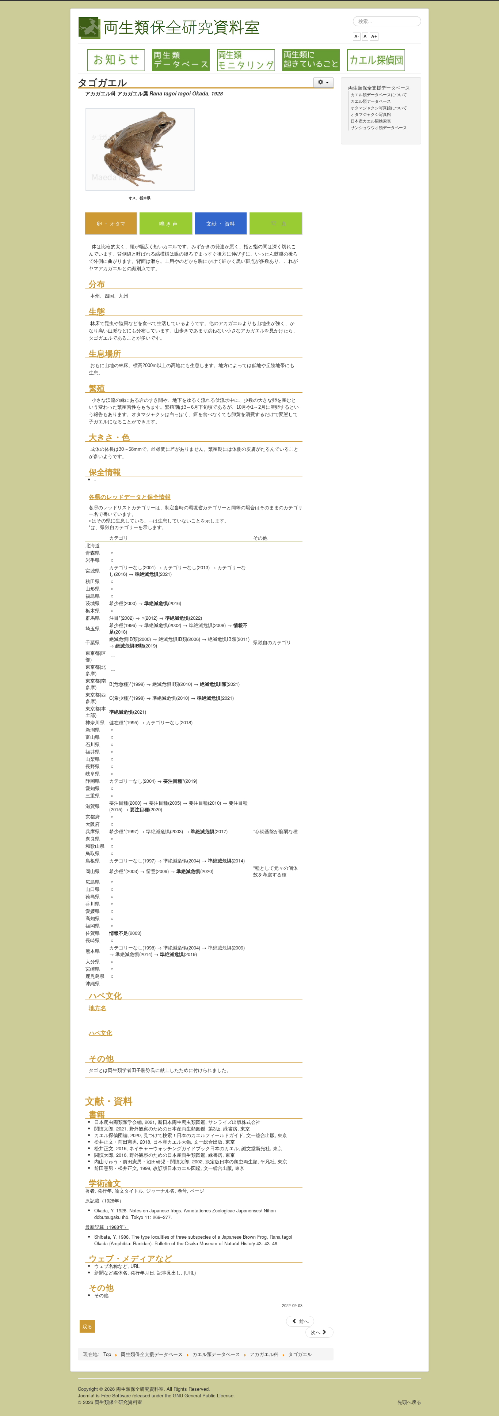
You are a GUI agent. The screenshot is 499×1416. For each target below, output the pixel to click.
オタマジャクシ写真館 (371, 114)
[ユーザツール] (323, 82)
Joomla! (86, 1395)
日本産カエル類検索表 (371, 121)
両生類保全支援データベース (379, 87)
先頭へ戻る (409, 1401)
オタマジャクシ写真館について (379, 107)
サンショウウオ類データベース (379, 127)
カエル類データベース (371, 101)
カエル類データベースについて (379, 94)
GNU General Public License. (204, 1395)
